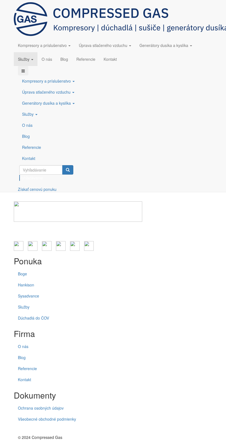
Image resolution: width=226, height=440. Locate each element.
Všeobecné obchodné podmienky (47, 419)
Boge (22, 273)
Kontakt (110, 59)
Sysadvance (28, 296)
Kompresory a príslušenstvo (43, 45)
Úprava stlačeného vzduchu (103, 45)
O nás (47, 59)
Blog (64, 59)
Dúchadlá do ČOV (33, 318)
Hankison (26, 285)
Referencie (85, 59)
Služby (24, 59)
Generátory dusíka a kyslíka (164, 45)
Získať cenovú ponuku (37, 189)
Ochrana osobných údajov (41, 408)
